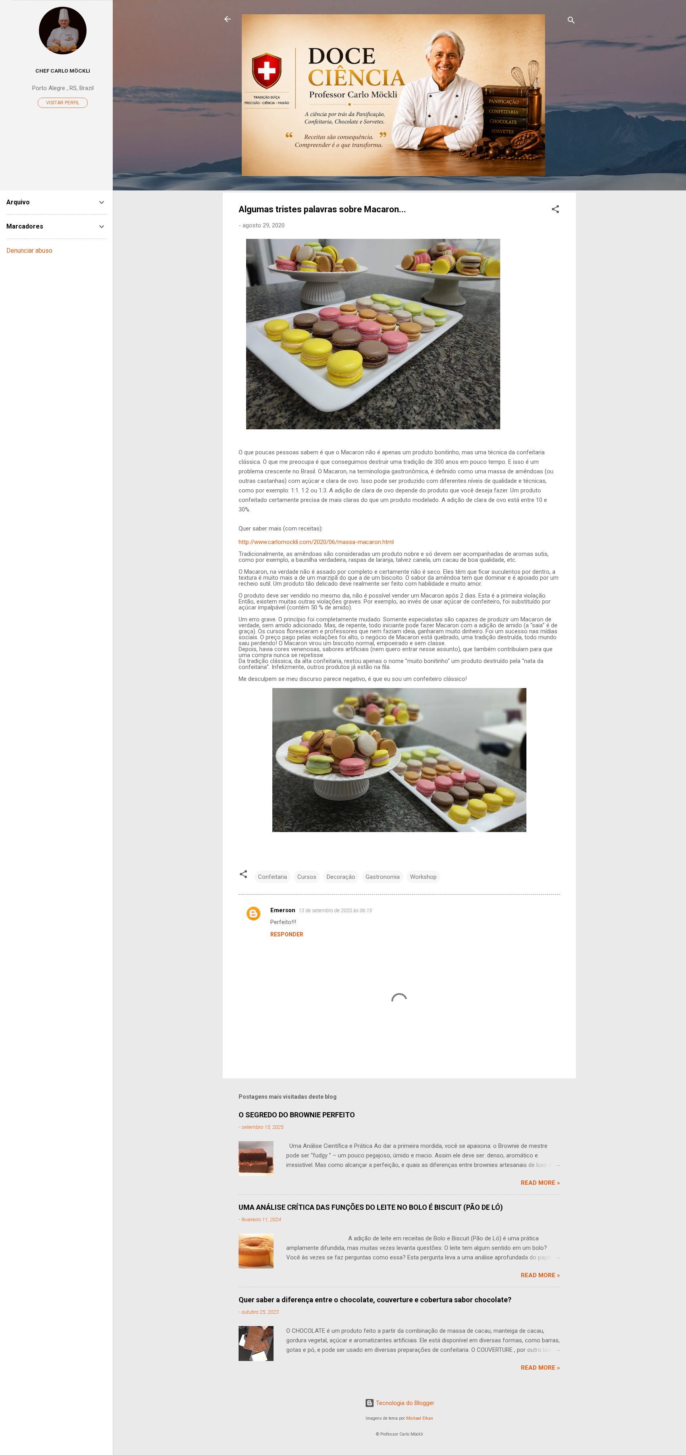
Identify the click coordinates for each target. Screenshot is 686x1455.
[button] (555, 210)
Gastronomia (383, 876)
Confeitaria (272, 876)
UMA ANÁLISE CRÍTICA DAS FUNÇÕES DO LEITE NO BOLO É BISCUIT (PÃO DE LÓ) (371, 1207)
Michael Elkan (419, 1418)
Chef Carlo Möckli (62, 70)
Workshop (423, 876)
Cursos (306, 876)
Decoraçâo (341, 876)
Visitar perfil (62, 103)
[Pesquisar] (571, 22)
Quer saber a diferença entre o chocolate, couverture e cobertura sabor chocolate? (375, 1299)
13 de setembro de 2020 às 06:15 (335, 910)
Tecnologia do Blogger (404, 1403)
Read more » (540, 1182)
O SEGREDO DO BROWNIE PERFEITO (297, 1115)
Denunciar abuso (29, 250)
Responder (286, 934)
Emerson (282, 910)
